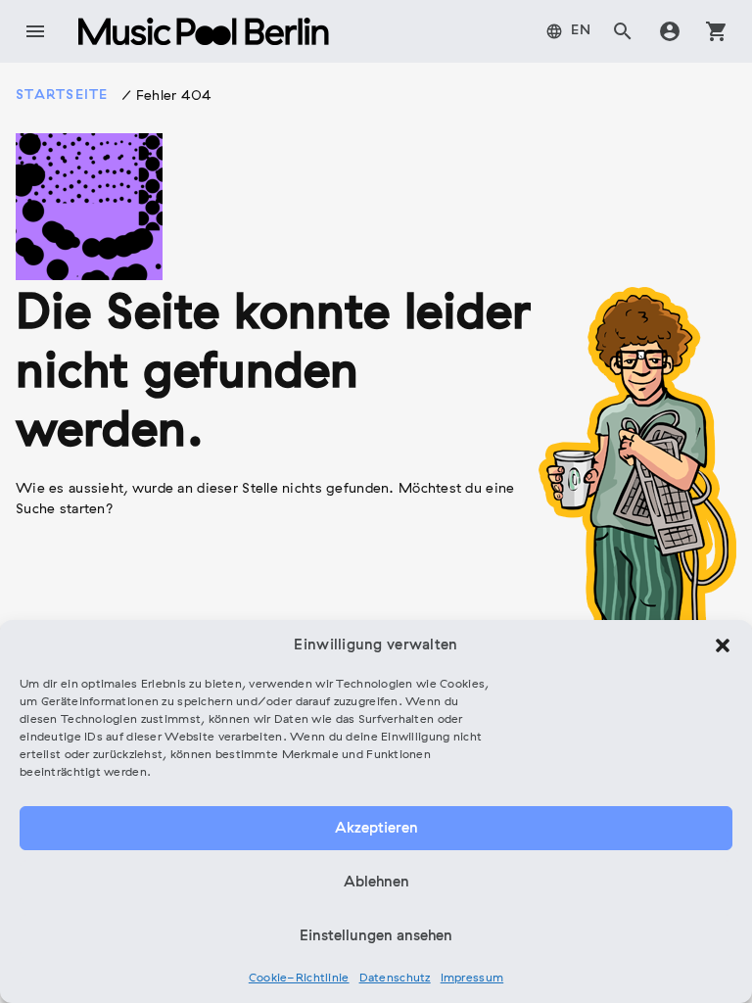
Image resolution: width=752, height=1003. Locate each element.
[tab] (569, 31)
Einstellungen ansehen (376, 936)
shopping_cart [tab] (716, 31)
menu (35, 31)
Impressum (472, 978)
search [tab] (622, 31)
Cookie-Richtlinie (299, 978)
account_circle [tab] (670, 31)
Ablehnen (376, 882)
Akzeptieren (376, 829)
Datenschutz (395, 978)
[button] (722, 645)
